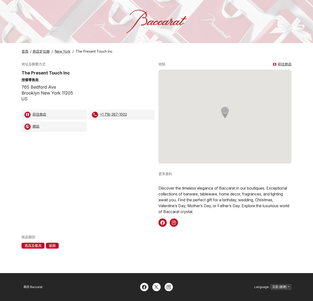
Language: (262, 287)
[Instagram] (169, 286)
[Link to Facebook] (162, 222)
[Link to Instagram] (174, 222)
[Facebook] (144, 286)
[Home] (156, 21)
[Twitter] (156, 286)
